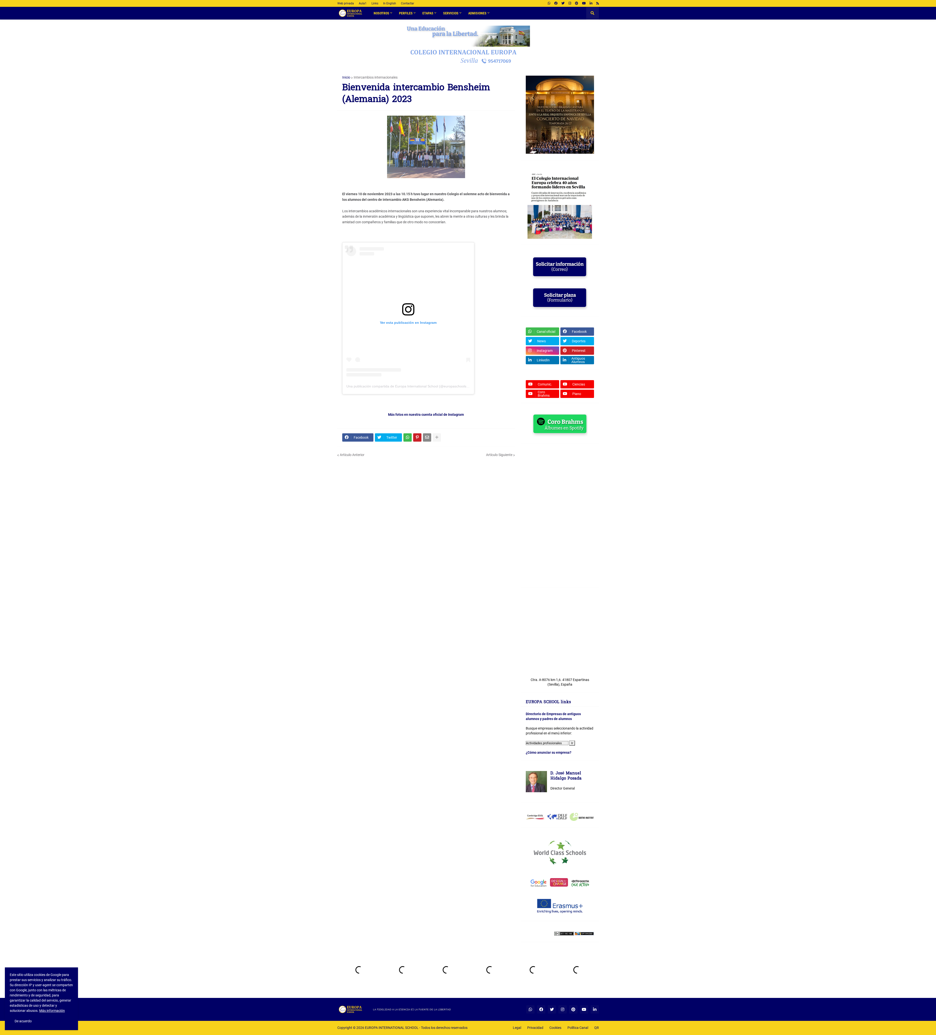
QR (596, 1028)
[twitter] (563, 3)
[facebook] (555, 3)
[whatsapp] (549, 3)
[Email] (427, 437)
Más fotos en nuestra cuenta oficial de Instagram (426, 414)
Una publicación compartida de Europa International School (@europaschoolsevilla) (410, 386)
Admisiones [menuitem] (477, 13)
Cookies (555, 1028)
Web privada (345, 3)
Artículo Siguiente (499, 455)
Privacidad (535, 1028)
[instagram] (569, 3)
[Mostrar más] (437, 437)
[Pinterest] (417, 437)
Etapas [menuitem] (427, 13)
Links (374, 3)
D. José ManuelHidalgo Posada (566, 776)
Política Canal (577, 1028)
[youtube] (584, 3)
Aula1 (363, 3)
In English (389, 3)
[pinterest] (576, 3)
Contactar (407, 3)
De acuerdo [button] (23, 1021)
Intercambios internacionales (376, 77)
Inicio (346, 77)
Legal (517, 1028)
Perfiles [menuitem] (406, 13)
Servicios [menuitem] (450, 13)
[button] (592, 13)
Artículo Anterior (352, 455)
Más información (52, 1011)
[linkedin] (591, 3)
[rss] (597, 3)
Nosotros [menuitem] (381, 13)
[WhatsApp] (407, 437)
